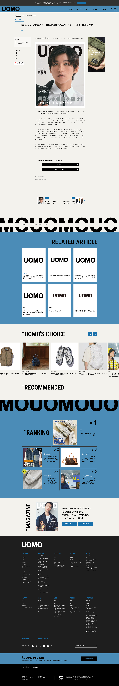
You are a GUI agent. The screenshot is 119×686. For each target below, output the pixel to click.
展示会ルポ (47, 454)
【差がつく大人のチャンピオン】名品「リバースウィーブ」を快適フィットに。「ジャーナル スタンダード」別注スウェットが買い (50, 481)
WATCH (95, 8)
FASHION (71, 8)
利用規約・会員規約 (41, 677)
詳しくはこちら (81, 2)
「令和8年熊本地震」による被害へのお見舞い (59, 276)
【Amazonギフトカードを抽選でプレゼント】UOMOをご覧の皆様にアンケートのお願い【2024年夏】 (33, 312)
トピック (26, 273)
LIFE (86, 9)
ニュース (85, 454)
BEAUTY (71, 9)
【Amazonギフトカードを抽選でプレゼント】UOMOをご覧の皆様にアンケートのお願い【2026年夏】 (33, 277)
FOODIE (95, 9)
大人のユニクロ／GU (87, 476)
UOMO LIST (79, 8)
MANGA (103, 8)
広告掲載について (25, 679)
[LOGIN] (112, 8)
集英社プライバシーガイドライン (27, 677)
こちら (86, 679)
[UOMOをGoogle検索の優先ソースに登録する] (19, 63)
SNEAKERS (87, 8)
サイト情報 (52, 309)
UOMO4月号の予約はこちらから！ (22, 42)
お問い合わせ (40, 676)
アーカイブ (20, 19)
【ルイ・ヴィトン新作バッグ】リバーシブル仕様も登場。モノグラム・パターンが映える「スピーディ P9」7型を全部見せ (89, 459)
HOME (4, 224)
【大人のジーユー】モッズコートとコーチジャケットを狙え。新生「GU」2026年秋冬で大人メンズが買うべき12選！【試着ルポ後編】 (89, 481)
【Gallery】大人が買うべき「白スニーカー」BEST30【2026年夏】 (87, 434)
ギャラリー (82, 431)
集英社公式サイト (25, 676)
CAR (78, 9)
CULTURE (104, 9)
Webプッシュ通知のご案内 (55, 311)
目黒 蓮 (21, 30)
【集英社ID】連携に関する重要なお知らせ (85, 311)
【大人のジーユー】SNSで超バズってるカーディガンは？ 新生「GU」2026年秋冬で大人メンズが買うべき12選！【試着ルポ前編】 (92, 375)
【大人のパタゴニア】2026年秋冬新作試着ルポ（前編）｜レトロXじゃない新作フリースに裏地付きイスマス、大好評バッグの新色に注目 (51, 459)
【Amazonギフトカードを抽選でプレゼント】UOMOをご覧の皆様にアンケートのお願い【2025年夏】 (85, 277)
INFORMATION (10, 224)
